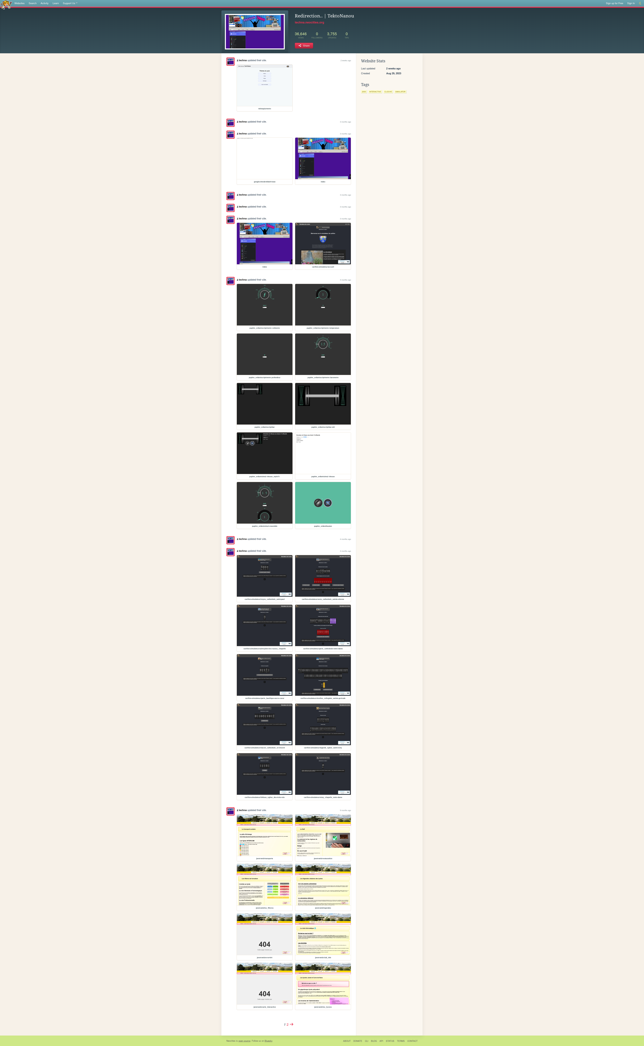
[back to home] (6, 4)
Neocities (230, 1040)
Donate (357, 1040)
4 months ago (345, 279)
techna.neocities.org (309, 22)
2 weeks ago (346, 60)
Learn (56, 3)
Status (390, 1040)
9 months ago (345, 810)
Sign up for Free (614, 3)
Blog (374, 1040)
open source (244, 1040)
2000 (364, 91)
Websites (19, 3)
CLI (366, 1040)
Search (33, 3)
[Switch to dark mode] (640, 3)
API (381, 1040)
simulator (400, 91)
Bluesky (269, 1040)
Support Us (69, 3)
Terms (401, 1040)
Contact (412, 1040)
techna (243, 60)
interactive (375, 91)
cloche (388, 91)
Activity (45, 3)
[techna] (230, 61)
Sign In (631, 3)
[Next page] (291, 1024)
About (347, 1040)
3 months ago (345, 121)
